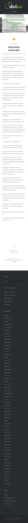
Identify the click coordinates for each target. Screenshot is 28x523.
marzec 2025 (7, 333)
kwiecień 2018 (7, 453)
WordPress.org (8, 504)
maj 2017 (6, 474)
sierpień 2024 (7, 342)
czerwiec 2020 (7, 396)
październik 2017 (8, 468)
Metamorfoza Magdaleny (10, 295)
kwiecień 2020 (7, 402)
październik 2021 (8, 369)
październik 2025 (8, 324)
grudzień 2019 (7, 408)
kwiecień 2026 (7, 318)
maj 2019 (6, 420)
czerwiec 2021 (7, 378)
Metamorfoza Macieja (9, 292)
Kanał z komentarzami (10, 501)
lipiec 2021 (6, 375)
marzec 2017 (7, 477)
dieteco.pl (10, 53)
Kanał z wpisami (9, 498)
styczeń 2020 (7, 405)
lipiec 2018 (6, 447)
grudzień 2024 (7, 339)
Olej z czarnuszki (8, 301)
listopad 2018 (7, 435)
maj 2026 (6, 315)
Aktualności (14, 44)
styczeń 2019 (7, 429)
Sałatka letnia (7, 304)
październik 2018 (8, 438)
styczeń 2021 (7, 390)
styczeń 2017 (7, 483)
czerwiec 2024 (7, 345)
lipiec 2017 (6, 471)
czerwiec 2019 (7, 417)
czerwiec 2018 (7, 450)
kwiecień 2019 (7, 423)
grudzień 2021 (7, 363)
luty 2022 (6, 360)
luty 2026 (6, 321)
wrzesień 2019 (7, 414)
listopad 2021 (7, 366)
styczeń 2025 (7, 336)
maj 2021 (6, 381)
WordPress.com (18, 519)
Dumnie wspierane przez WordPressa (13, 518)
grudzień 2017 (7, 462)
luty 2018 (6, 459)
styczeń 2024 (7, 348)
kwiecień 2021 (7, 384)
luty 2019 (6, 426)
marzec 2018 (7, 456)
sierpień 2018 (7, 444)
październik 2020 (8, 393)
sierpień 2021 (7, 372)
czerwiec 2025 (7, 330)
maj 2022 (6, 357)
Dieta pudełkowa (8, 298)
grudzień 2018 (7, 432)
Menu (14, 11)
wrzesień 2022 (7, 354)
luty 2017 (6, 480)
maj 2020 (6, 399)
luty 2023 (6, 351)
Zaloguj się (6, 494)
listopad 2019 (7, 411)
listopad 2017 (7, 465)
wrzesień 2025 (7, 327)
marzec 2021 (7, 387)
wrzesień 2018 (7, 441)
